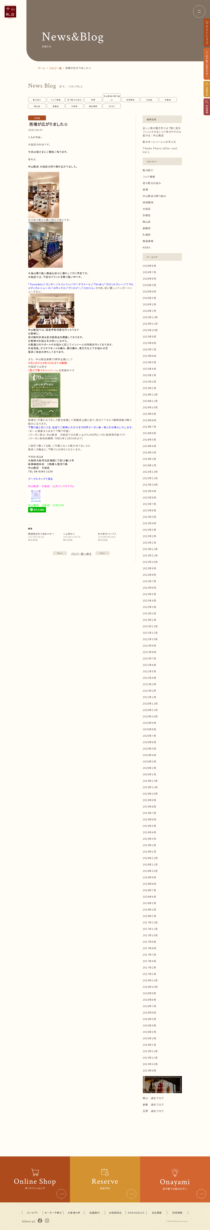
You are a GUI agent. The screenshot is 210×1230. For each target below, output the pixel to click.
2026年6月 (149, 278)
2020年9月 (149, 723)
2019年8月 (149, 806)
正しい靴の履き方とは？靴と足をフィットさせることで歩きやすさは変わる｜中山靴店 (162, 131)
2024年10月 (150, 407)
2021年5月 (149, 671)
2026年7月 (149, 272)
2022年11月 (150, 555)
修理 (93, 99)
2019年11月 (150, 787)
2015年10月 (150, 1064)
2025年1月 (149, 388)
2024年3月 (149, 452)
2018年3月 (149, 903)
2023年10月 (150, 484)
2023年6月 (149, 510)
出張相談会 (115, 1212)
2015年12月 (150, 1051)
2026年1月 (149, 311)
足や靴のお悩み (74, 99)
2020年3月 (149, 761)
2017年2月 (149, 967)
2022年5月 (149, 594)
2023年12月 (150, 472)
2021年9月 (149, 645)
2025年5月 (149, 362)
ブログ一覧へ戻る (81, 554)
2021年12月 (150, 626)
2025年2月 (149, 381)
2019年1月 (149, 851)
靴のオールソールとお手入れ (159, 142)
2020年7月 (149, 735)
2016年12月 (150, 980)
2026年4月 (149, 291)
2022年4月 (149, 600)
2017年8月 (149, 948)
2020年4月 (149, 755)
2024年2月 (149, 459)
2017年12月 (150, 922)
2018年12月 (150, 858)
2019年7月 (149, 813)
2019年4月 (149, 832)
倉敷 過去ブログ (153, 1104)
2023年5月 (149, 517)
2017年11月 (150, 929)
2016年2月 (149, 1038)
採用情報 (177, 1212)
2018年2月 (149, 909)
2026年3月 (149, 298)
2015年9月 (149, 1070)
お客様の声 (74, 1212)
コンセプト (32, 1212)
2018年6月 (149, 896)
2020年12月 (150, 703)
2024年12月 (150, 394)
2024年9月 (149, 414)
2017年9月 (149, 942)
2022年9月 (149, 568)
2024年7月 (149, 426)
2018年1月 (149, 916)
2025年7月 (149, 349)
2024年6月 (149, 433)
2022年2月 (149, 613)
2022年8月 (149, 575)
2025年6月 (149, 356)
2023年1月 (149, 542)
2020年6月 (149, 742)
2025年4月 (149, 369)
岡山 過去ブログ (153, 1098)
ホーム (42, 68)
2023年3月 (149, 529)
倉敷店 (56, 106)
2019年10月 (150, 793)
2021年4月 (149, 678)
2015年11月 (150, 1057)
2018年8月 (149, 884)
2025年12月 (150, 317)
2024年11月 (150, 401)
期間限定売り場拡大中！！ (41, 533)
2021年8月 (149, 652)
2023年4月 (149, 523)
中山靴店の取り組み (112, 98)
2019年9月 (149, 800)
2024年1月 (149, 465)
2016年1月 (149, 1045)
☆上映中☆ (69, 533)
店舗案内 (94, 1212)
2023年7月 (149, 504)
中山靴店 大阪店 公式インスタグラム (51, 486)
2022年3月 (149, 607)
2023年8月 (149, 497)
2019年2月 (149, 845)
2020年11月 (150, 710)
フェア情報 (56, 99)
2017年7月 (149, 954)
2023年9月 (149, 491)
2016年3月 (149, 1032)
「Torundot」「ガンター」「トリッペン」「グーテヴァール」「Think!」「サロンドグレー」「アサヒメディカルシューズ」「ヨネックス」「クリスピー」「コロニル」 (81, 286)
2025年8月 (149, 343)
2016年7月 (149, 1006)
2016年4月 (149, 1025)
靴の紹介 (37, 99)
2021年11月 (150, 632)
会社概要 (157, 1212)
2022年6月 (149, 587)
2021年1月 (149, 697)
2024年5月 (149, 439)
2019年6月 (149, 819)
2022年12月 (150, 549)
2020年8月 (149, 729)
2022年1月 (149, 620)
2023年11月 (150, 478)
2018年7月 (149, 890)
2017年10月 (150, 935)
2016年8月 (149, 999)
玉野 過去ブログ (153, 1111)
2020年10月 (150, 716)
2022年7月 (149, 581)
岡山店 (37, 106)
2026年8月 (149, 265)
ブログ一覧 (55, 68)
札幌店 (74, 106)
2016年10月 (150, 987)
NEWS (112, 106)
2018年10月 (150, 871)
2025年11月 (150, 323)
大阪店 (149, 99)
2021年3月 (149, 684)
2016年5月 (149, 1019)
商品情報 (93, 106)
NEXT (102, 553)
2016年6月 (149, 1012)
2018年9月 (149, 877)
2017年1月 (149, 974)
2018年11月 (150, 864)
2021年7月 (149, 658)
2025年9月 (149, 336)
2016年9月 (149, 993)
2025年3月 (149, 375)
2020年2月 (149, 768)
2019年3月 (149, 838)
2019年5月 (149, 826)
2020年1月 (149, 774)
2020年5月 (149, 748)
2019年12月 (150, 781)
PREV (60, 553)
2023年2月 (149, 536)
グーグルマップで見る (40, 479)
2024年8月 (149, 420)
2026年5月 (149, 285)
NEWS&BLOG (136, 1212)
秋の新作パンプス (107, 533)
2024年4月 (149, 446)
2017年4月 (149, 961)
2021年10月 (150, 639)
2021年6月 (149, 665)
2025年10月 (150, 330)
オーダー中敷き (53, 1212)
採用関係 (130, 99)
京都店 (168, 99)
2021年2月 (149, 690)
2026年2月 (149, 304)
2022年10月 (150, 562)
